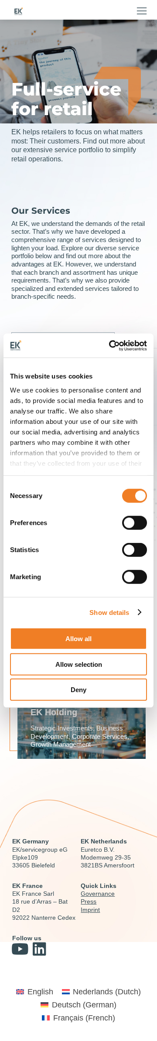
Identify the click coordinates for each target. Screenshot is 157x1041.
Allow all (78, 638)
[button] (142, 11)
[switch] (134, 523)
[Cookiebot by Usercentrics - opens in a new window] (111, 345)
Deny (78, 689)
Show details (109, 612)
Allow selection (78, 664)
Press (88, 901)
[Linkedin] (39, 948)
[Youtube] (19, 948)
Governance (98, 893)
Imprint (90, 909)
